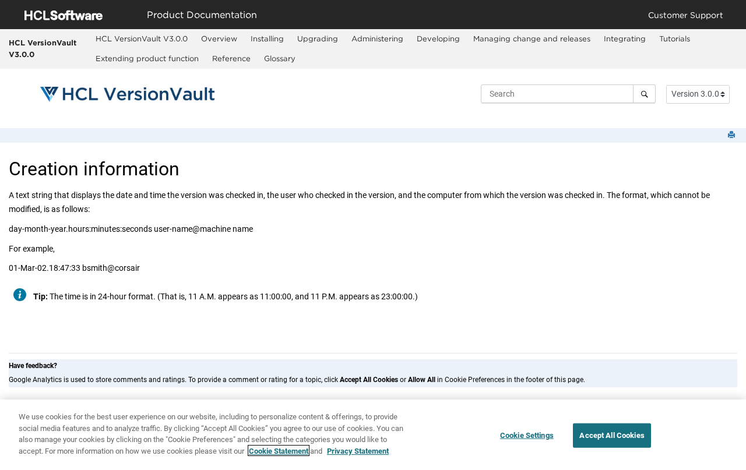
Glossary (279, 58)
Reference (231, 58)
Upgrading (317, 38)
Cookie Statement (278, 450)
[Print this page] (732, 135)
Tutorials (674, 38)
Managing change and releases (531, 38)
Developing (438, 38)
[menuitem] (141, 39)
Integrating (625, 38)
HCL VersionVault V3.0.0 (42, 48)
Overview (219, 38)
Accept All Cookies (611, 435)
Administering (377, 38)
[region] (373, 435)
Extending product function (147, 58)
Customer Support (685, 14)
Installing (267, 38)
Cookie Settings (527, 435)
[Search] (644, 93)
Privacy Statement (358, 450)
